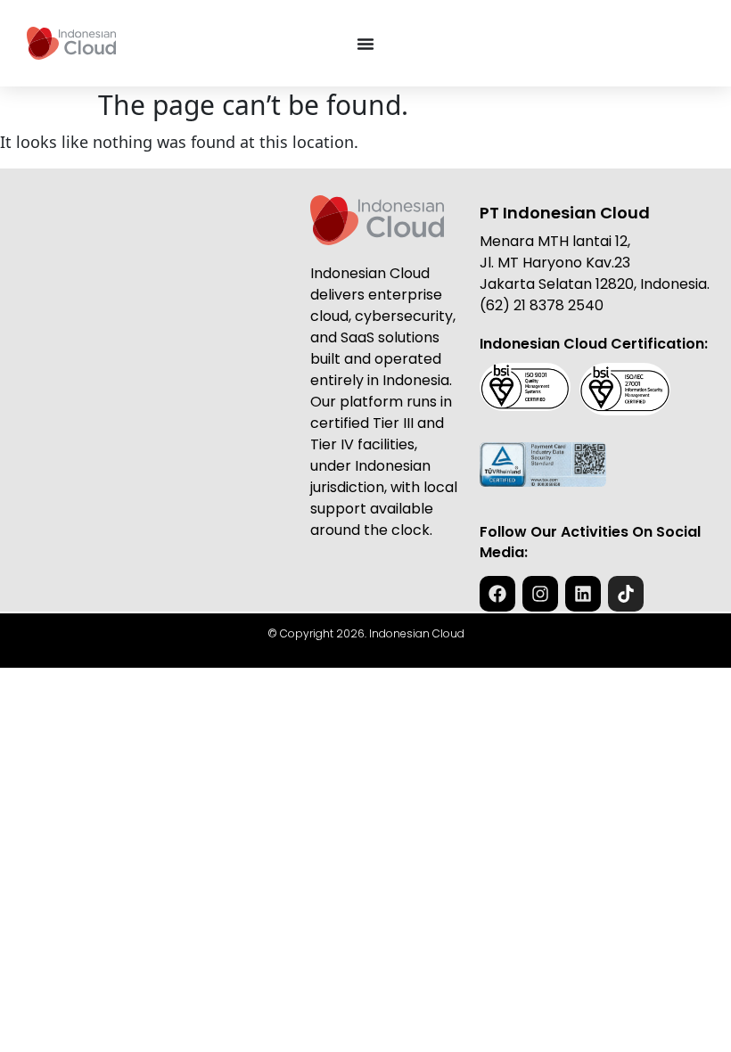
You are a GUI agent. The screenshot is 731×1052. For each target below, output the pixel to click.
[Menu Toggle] (365, 44)
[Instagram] (540, 594)
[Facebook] (497, 594)
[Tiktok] (626, 594)
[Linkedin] (583, 594)
